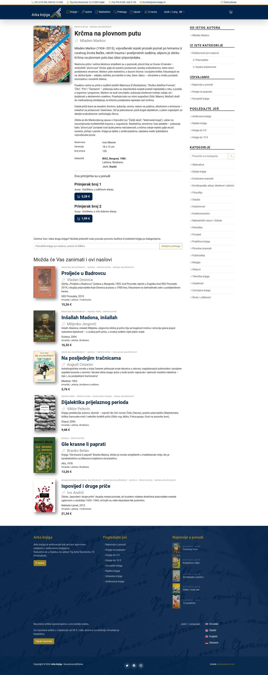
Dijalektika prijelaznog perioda (94, 402)
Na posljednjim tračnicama (91, 358)
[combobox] (97, 246)
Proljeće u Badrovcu (83, 273)
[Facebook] (134, 666)
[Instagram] (141, 666)
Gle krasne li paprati (83, 444)
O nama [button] (40, 563)
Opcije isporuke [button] (44, 641)
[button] (231, 12)
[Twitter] (127, 666)
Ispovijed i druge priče (85, 486)
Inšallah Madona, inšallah (89, 317)
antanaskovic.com (225, 664)
